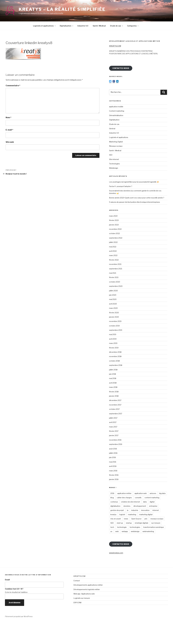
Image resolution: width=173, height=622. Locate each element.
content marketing (152, 498)
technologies (135, 527)
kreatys (113, 514)
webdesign (135, 531)
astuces (153, 493)
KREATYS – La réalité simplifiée (62, 9)
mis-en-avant (115, 519)
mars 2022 (113, 255)
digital (152, 502)
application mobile (116, 107)
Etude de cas (115, 26)
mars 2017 (113, 427)
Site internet (114, 159)
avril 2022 (113, 251)
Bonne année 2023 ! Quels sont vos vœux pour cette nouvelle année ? (136, 198)
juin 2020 (112, 295)
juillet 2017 (113, 418)
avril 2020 (113, 304)
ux (111, 531)
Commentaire (13, 85)
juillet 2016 (113, 453)
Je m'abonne (14, 602)
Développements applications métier (88, 585)
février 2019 (114, 348)
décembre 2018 (115, 352)
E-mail (9, 130)
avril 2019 (113, 339)
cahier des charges (124, 498)
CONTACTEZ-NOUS (120, 68)
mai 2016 (112, 462)
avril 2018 (113, 383)
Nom (8, 117)
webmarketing (148, 531)
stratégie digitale (141, 523)
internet (156, 510)
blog (112, 498)
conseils (138, 498)
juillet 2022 (113, 242)
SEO (110, 155)
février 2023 (114, 220)
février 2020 (114, 313)
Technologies (114, 164)
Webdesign (113, 168)
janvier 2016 (114, 479)
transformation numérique (153, 527)
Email (7, 580)
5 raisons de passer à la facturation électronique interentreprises (134, 202)
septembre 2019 (115, 330)
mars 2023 (113, 216)
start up (120, 523)
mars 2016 (113, 471)
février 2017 (113, 431)
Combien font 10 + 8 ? (14, 589)
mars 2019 (113, 343)
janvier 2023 (114, 225)
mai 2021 (112, 273)
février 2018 (114, 392)
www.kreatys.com (116, 553)
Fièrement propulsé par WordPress (19, 616)
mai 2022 (112, 247)
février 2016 (114, 475)
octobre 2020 (114, 282)
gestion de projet (117, 510)
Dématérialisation (116, 115)
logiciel (122, 514)
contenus (114, 502)
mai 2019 (112, 334)
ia (127, 510)
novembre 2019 (115, 321)
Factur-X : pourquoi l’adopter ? (120, 186)
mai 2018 (112, 378)
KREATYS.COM (115, 46)
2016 (112, 493)
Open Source (136, 519)
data (145, 502)
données (126, 506)
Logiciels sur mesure (81, 598)
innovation (145, 510)
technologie (122, 527)
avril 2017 (112, 422)
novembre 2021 (115, 264)
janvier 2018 (114, 396)
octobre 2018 (114, 361)
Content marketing (116, 111)
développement (139, 506)
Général (112, 129)
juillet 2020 (113, 291)
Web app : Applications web (84, 594)
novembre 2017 (115, 405)
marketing (132, 514)
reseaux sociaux (156, 519)
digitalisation (115, 506)
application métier (124, 493)
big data (162, 493)
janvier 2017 (113, 435)
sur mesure (155, 523)
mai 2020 (113, 299)
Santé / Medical (99, 26)
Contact (76, 581)
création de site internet (130, 502)
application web (141, 493)
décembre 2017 (115, 400)
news (126, 519)
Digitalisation (65, 26)
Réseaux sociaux (116, 146)
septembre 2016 (115, 444)
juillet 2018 (113, 370)
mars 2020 (113, 308)
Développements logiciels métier (86, 589)
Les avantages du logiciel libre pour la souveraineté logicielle (133, 182)
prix (146, 519)
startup (129, 523)
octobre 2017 (114, 409)
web (117, 531)
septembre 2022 (115, 238)
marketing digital (145, 514)
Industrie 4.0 (82, 26)
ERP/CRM (77, 603)
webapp (125, 531)
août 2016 (113, 449)
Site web (10, 142)
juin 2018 (112, 374)
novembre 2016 (115, 440)
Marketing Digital (116, 142)
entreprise (153, 506)
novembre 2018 (115, 356)
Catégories (132, 26)
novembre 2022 (115, 229)
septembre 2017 (115, 414)
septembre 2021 (115, 269)
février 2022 (114, 260)
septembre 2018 (115, 365)
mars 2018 (113, 387)
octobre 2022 (114, 233)
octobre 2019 (114, 326)
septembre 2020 (116, 286)
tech (112, 527)
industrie (134, 510)
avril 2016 (113, 466)
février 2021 (113, 277)
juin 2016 (112, 457)
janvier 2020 (114, 317)
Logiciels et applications (43, 26)
